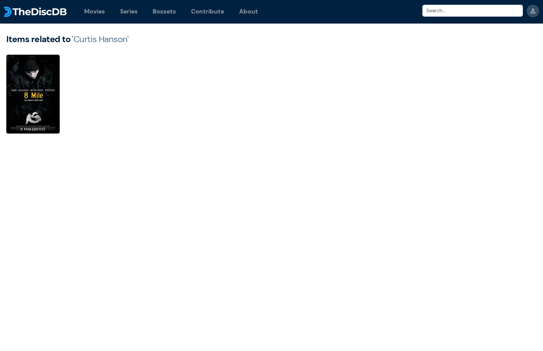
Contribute (207, 11)
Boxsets (164, 11)
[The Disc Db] (35, 12)
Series (129, 11)
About (248, 11)
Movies (94, 11)
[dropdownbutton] (533, 11)
